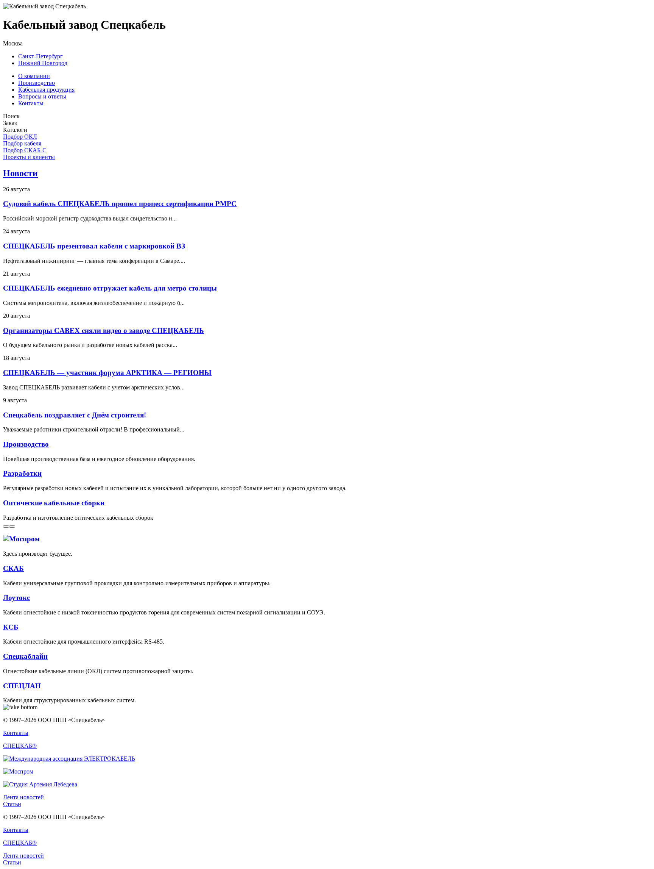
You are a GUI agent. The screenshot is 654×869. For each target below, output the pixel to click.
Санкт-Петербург (40, 56)
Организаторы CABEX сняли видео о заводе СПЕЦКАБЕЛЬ (103, 330)
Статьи (12, 804)
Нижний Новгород (42, 63)
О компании (34, 76)
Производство (36, 83)
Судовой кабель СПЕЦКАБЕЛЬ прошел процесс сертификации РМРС (120, 204)
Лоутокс (16, 598)
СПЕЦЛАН (22, 686)
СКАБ (13, 568)
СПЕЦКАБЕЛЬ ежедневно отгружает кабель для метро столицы (110, 288)
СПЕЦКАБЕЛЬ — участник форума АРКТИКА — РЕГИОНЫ (107, 373)
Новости (20, 173)
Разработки (22, 473)
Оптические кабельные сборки (53, 503)
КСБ (11, 627)
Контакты (31, 103)
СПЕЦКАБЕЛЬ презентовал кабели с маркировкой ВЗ (94, 246)
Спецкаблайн (25, 656)
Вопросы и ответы (42, 96)
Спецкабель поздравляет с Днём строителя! (74, 415)
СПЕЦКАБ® (20, 745)
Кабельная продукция (46, 89)
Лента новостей (23, 797)
